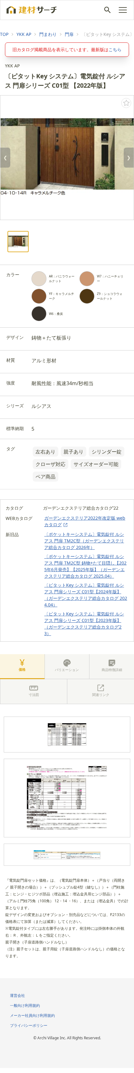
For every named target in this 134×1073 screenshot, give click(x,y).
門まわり (48, 34)
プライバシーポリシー (28, 1025)
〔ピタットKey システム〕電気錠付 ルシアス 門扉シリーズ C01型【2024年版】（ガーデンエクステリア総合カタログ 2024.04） (85, 595)
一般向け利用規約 (25, 1005)
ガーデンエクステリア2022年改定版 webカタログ (84, 521)
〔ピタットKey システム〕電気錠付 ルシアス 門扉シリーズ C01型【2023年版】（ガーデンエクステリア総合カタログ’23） (84, 623)
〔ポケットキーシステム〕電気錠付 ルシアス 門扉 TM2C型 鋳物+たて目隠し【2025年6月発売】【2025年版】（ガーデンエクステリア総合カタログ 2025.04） (85, 566)
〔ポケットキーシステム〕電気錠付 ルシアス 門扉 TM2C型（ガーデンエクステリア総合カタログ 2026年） (84, 540)
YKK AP (24, 34)
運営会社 (17, 995)
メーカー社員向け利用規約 (32, 1015)
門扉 (69, 34)
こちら (115, 49)
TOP (4, 34)
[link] (4, 34)
